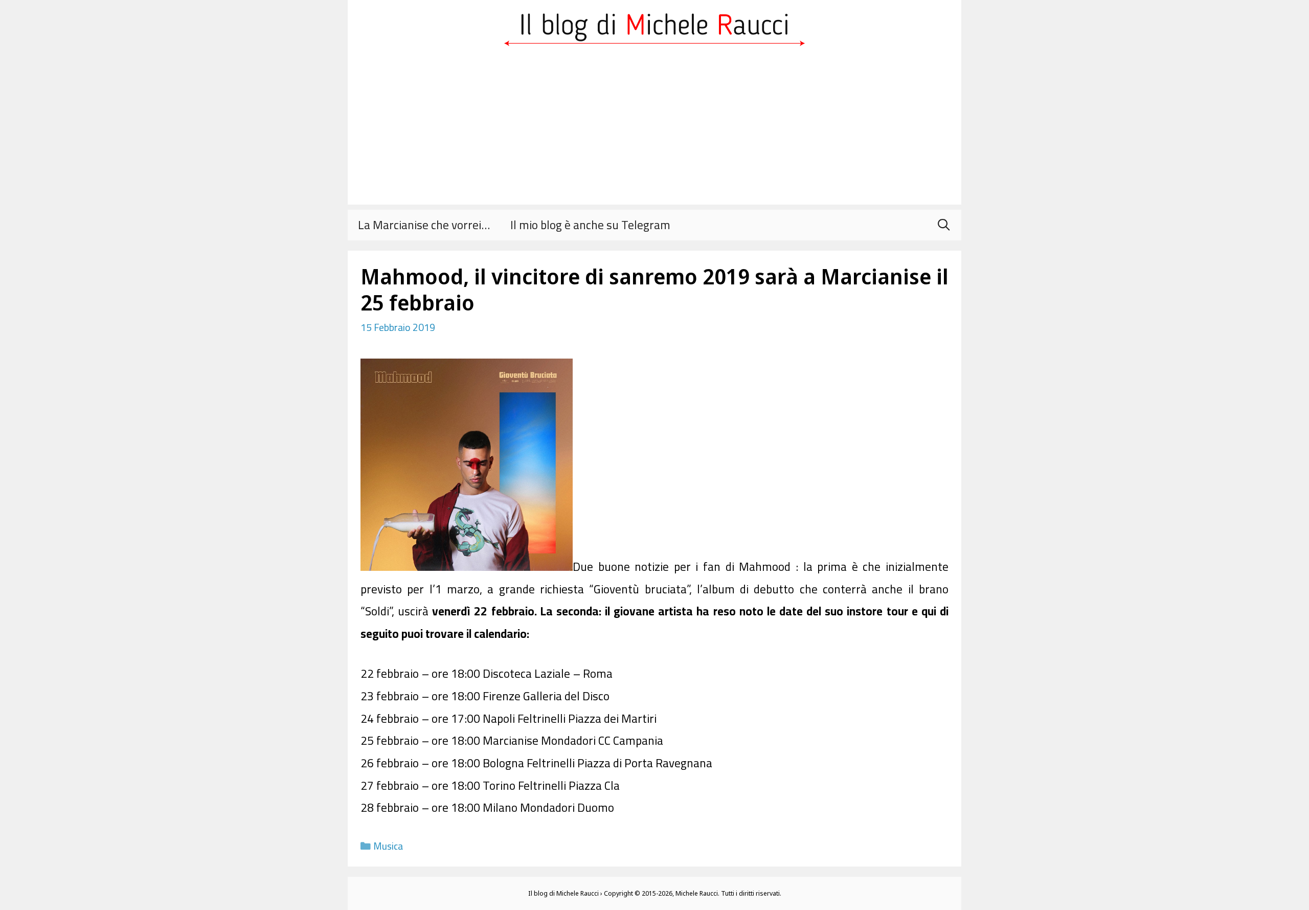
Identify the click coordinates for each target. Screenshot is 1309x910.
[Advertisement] (654, 133)
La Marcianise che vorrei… (424, 225)
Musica (388, 846)
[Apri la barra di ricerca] (943, 225)
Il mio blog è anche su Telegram (590, 225)
